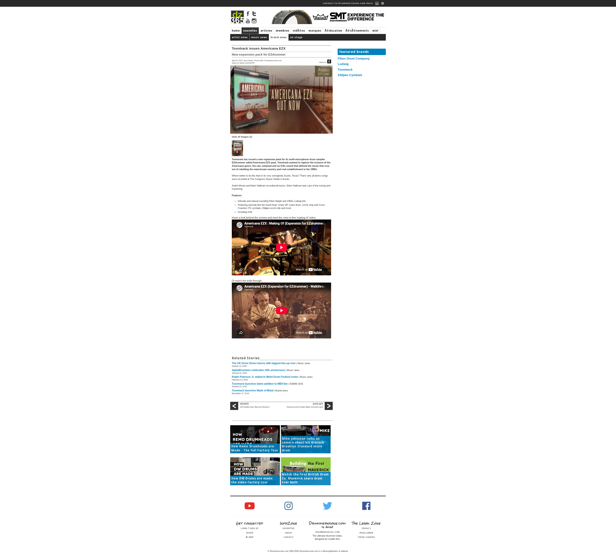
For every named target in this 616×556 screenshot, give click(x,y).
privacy (366, 528)
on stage (296, 37)
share (249, 532)
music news (259, 37)
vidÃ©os (299, 30)
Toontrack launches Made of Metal (252, 390)
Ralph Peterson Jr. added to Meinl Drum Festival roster (265, 376)
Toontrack (345, 69)
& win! (250, 537)
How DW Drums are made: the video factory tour (252, 480)
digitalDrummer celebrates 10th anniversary (258, 370)
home (236, 30)
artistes (266, 30)
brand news (279, 37)
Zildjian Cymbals (350, 75)
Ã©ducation (333, 30)
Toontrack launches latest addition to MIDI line (260, 383)
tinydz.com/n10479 (247, 63)
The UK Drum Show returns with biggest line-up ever (264, 363)
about (288, 532)
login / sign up (250, 528)
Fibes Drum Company (354, 58)
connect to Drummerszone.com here (348, 3)
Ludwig (343, 64)
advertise (289, 528)
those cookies (366, 537)
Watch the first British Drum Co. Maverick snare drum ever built (305, 478)
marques (314, 30)
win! (375, 30)
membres (282, 30)
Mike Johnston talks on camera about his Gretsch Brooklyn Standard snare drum (303, 444)
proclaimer (366, 532)
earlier (318, 404)
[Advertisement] (363, 103)
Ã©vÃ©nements (357, 30)
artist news (240, 37)
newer (244, 404)
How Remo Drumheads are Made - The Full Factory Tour (254, 448)
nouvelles (250, 30)
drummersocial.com (327, 531)
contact (289, 537)
